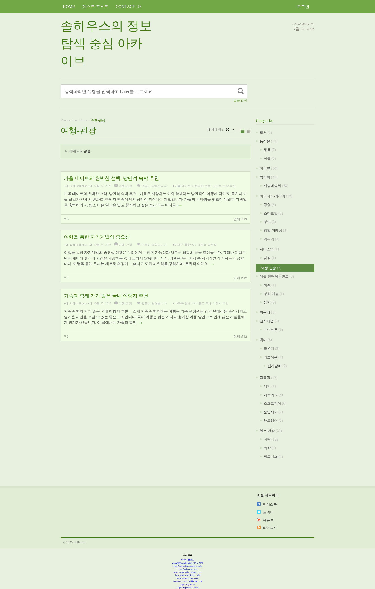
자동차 (265, 312)
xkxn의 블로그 (187, 559)
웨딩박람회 (272, 185)
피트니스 (271, 456)
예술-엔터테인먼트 (274, 276)
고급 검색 (240, 100)
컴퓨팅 (265, 377)
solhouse (82, 186)
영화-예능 (271, 293)
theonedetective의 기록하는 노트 (187, 581)
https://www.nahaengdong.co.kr (187, 572)
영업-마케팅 (273, 230)
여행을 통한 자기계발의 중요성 (97, 237)
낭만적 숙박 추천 (223, 186)
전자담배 (274, 365)
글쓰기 (269, 348)
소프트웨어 (272, 403)
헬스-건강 (267, 430)
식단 (267, 439)
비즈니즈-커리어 (272, 196)
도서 (263, 132)
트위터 (268, 512)
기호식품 (271, 357)
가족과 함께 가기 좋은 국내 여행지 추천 (106, 295)
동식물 (265, 141)
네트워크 (271, 394)
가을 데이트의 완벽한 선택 (193, 186)
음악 (267, 302)
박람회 (265, 177)
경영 (267, 204)
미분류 (265, 168)
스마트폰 (271, 329)
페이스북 (270, 504)
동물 (267, 149)
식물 (267, 158)
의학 (267, 448)
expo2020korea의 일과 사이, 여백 (187, 562)
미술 (267, 285)
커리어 (269, 238)
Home (69, 6)
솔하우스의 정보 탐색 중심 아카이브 (106, 43)
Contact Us (129, 6)
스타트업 (271, 213)
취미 (263, 339)
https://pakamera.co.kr (187, 569)
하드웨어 (271, 420)
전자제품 (267, 321)
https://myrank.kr (187, 584)
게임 (267, 386)
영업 (267, 221)
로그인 (303, 6)
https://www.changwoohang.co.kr (187, 566)
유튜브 (268, 519)
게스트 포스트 (95, 6)
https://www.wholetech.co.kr (187, 575)
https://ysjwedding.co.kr (187, 587)
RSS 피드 (270, 527)
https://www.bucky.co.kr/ (188, 578)
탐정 (267, 257)
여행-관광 (125, 186)
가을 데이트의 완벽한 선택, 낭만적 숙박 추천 (111, 178)
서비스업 (267, 249)
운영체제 (271, 412)
